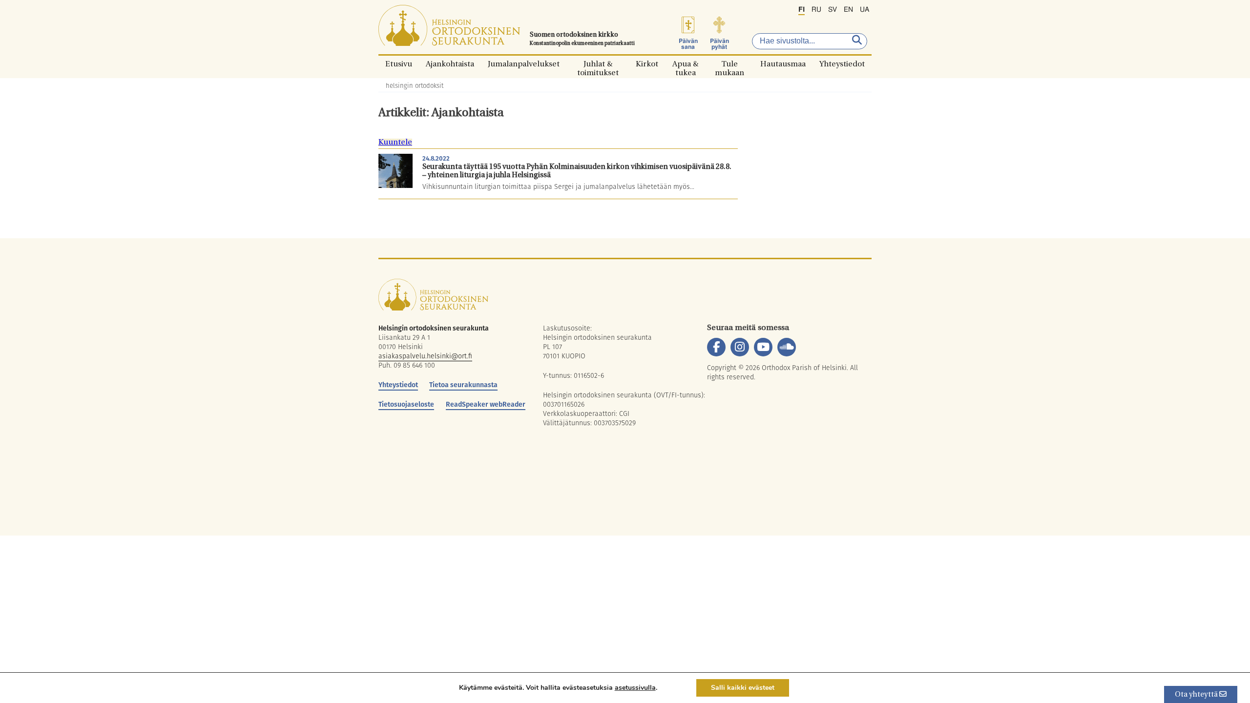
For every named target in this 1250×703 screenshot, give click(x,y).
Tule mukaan (729, 64)
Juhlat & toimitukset (598, 64)
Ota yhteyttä (1197, 695)
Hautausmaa (783, 64)
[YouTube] (763, 347)
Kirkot (647, 64)
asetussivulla (635, 687)
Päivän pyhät (719, 44)
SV (832, 9)
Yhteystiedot (842, 64)
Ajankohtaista (450, 64)
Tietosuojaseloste (406, 404)
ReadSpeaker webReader (485, 404)
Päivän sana (688, 44)
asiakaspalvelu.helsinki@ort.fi (425, 356)
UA (864, 9)
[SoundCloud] (786, 347)
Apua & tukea (685, 64)
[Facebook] (716, 347)
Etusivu (398, 64)
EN (848, 9)
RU (816, 9)
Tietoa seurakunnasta (463, 385)
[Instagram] (739, 347)
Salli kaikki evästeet (742, 687)
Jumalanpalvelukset (524, 64)
